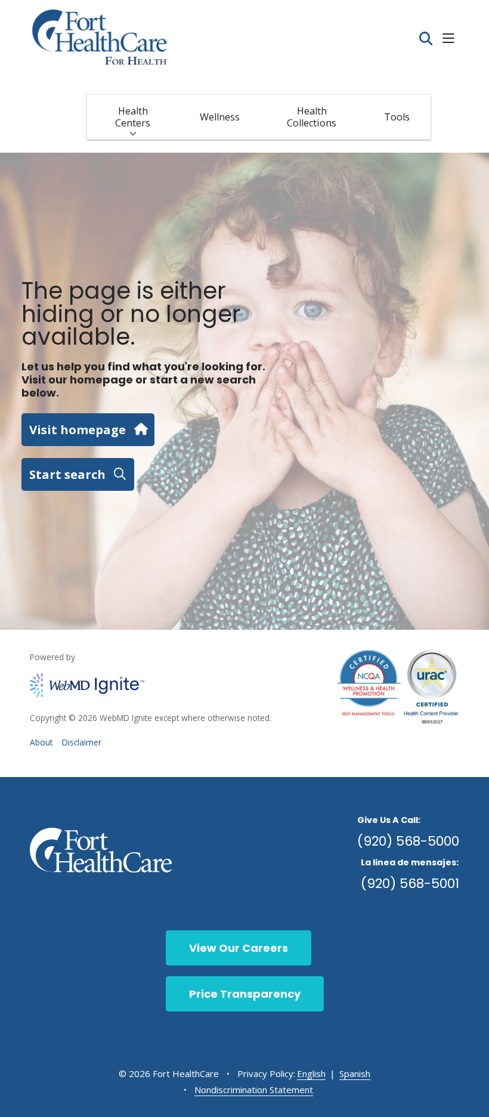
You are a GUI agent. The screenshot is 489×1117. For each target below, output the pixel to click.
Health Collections (311, 116)
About (41, 742)
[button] (450, 39)
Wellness (220, 116)
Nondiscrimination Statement (253, 1090)
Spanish (354, 1073)
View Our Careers (238, 947)
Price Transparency (245, 993)
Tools (397, 116)
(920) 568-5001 (410, 883)
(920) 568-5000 (408, 841)
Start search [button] (67, 474)
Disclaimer (81, 742)
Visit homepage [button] (77, 429)
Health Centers (132, 116)
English (311, 1073)
